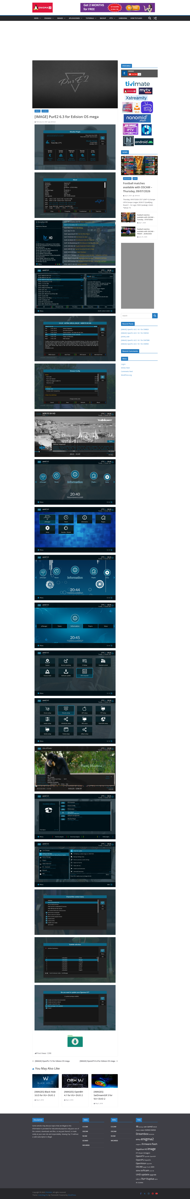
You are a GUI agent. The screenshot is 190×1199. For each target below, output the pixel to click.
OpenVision (141, 1163)
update (145, 1174)
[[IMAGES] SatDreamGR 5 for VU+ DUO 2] (104, 1075)
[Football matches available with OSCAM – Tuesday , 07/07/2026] (128, 218)
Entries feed (125, 368)
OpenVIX (149, 1163)
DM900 (147, 1130)
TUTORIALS (90, 18)
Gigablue (140, 1149)
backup (141, 1127)
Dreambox (142, 1134)
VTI (140, 1179)
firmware (147, 1144)
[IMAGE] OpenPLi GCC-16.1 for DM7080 (135, 340)
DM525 (138, 1130)
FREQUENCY (127, 178)
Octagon (146, 1153)
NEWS (36, 18)
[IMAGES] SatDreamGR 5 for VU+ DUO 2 (103, 1095)
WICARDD (86, 1145)
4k (137, 1126)
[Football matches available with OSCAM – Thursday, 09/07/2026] (139, 165)
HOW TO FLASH (136, 18)
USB (137, 1179)
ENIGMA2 (47, 18)
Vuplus (150, 1178)
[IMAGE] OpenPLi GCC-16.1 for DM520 (135, 333)
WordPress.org (126, 375)
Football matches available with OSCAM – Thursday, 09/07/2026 (137, 187)
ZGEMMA (140, 1182)
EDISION (151, 1134)
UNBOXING (123, 18)
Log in (123, 364)
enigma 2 (138, 1144)
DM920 (153, 1130)
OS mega (45, 111)
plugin (145, 1167)
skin (152, 1167)
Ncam (141, 1153)
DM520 (155, 1127)
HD (145, 1149)
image (152, 1149)
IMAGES (60, 18)
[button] (39, 18)
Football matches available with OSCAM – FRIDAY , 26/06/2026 (145, 231)
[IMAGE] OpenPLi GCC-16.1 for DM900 (135, 344)
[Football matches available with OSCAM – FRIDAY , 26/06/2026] (128, 233)
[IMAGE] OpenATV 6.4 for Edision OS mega (97, 1061)
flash (154, 1144)
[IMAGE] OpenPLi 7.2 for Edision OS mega (52, 1061)
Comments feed (127, 371)
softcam (145, 1170)
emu (138, 1139)
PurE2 (148, 1167)
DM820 (142, 1130)
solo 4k (151, 1171)
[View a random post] (155, 18)
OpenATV (140, 1156)
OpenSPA (148, 1160)
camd (149, 1126)
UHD (138, 1174)
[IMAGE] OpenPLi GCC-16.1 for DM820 (135, 329)
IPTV (111, 18)
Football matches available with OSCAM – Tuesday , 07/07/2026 (145, 217)
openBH (147, 1156)
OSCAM (85, 1131)
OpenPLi (140, 1159)
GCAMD (85, 1141)
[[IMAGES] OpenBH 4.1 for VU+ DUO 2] (75, 1075)
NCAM (84, 1136)
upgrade (153, 1175)
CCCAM (85, 1127)
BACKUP (103, 18)
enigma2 (147, 1139)
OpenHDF (153, 1156)
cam (145, 1127)
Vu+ (143, 1178)
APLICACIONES (74, 18)
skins (138, 1170)
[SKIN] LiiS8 (125, 337)
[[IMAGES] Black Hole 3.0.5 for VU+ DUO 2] (45, 1075)
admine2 (53, 122)
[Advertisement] (95, 44)
